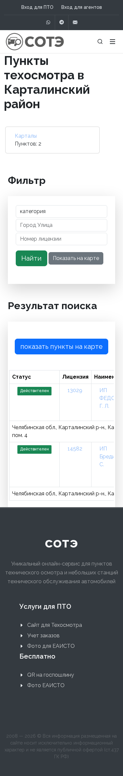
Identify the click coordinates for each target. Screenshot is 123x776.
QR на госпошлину (50, 675)
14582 (75, 449)
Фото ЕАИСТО (46, 685)
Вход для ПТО (37, 7)
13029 (75, 390)
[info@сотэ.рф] (75, 22)
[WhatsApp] (48, 22)
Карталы (26, 136)
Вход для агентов (81, 7)
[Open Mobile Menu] (112, 41)
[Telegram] (61, 22)
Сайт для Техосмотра (54, 625)
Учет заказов (43, 635)
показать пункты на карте (61, 346)
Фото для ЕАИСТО (51, 646)
